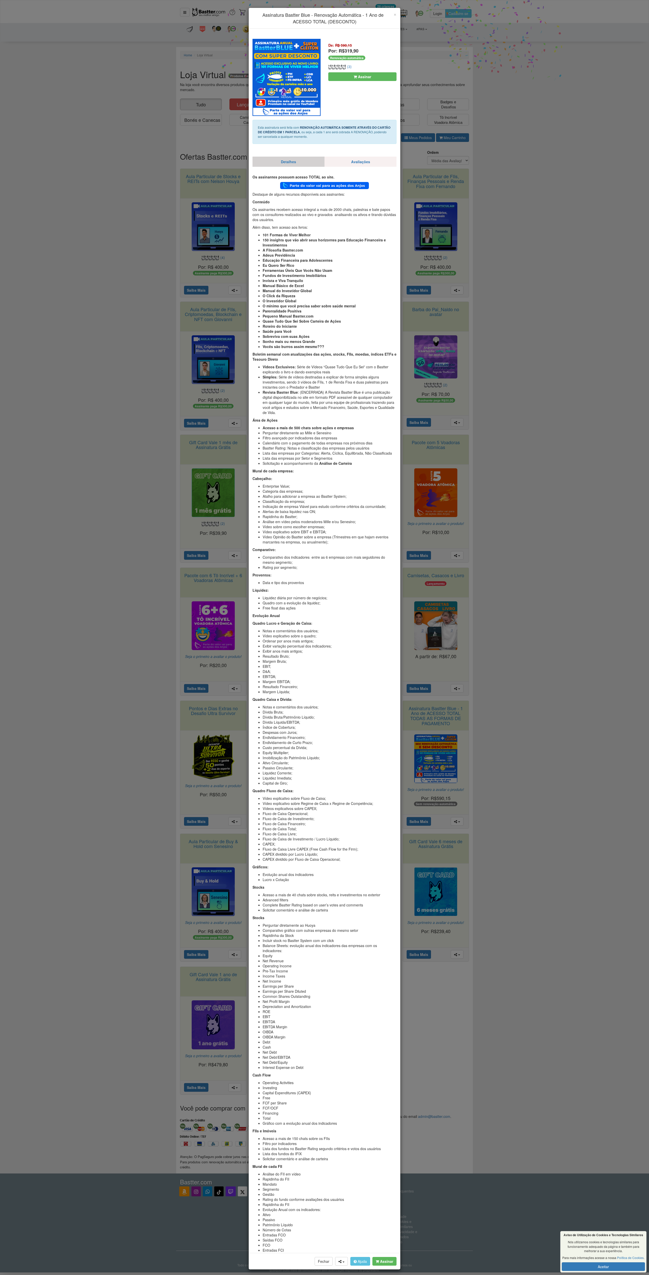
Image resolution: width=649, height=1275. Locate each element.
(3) (349, 66)
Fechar (323, 1261)
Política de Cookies (630, 1257)
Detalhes (288, 161)
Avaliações (360, 161)
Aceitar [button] (603, 1266)
